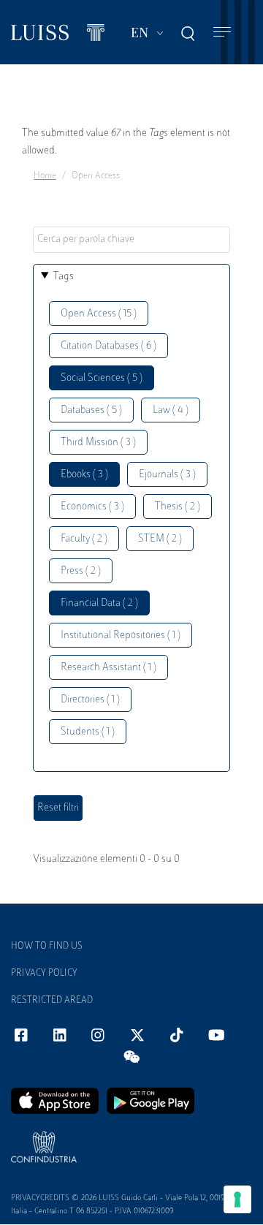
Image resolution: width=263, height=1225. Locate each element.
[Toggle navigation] (222, 32)
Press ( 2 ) (81, 571)
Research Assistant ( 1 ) (108, 667)
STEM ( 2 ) (160, 539)
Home (45, 176)
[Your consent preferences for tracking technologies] (237, 1199)
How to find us (47, 946)
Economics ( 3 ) (92, 506)
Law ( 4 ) (170, 410)
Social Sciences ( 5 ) (101, 378)
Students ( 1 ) (88, 732)
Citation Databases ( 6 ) (108, 346)
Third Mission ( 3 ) (98, 442)
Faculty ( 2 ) (84, 539)
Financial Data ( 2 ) (99, 603)
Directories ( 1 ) (90, 699)
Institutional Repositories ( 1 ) (120, 635)
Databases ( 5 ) (91, 410)
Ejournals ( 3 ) (167, 474)
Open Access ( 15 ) (99, 313)
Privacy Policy (44, 973)
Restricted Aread (52, 1000)
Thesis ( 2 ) (177, 506)
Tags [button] (63, 276)
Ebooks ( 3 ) (84, 474)
